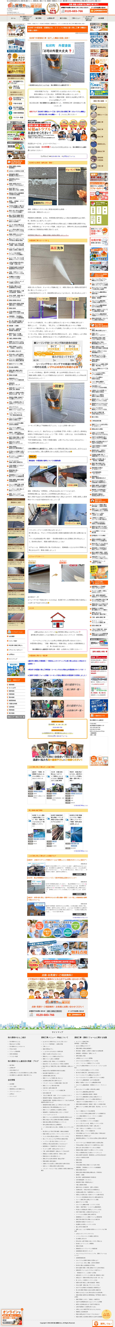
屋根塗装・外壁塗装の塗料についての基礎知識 (45, 460)
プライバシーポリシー (16, 650)
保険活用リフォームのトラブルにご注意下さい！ (89, 1270)
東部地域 (11, 684)
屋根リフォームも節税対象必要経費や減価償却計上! (100, 634)
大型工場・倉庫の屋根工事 (50, 1088)
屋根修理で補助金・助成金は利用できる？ (98, 494)
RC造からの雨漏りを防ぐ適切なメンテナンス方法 (17, 452)
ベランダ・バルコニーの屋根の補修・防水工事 (55, 1083)
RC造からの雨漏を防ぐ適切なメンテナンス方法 (88, 1209)
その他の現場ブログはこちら (80, 917)
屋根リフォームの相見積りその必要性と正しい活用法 (100, 509)
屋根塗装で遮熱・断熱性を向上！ (85, 1182)
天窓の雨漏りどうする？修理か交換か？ (16, 466)
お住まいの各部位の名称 (16, 171)
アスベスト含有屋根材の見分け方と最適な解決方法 (89, 1197)
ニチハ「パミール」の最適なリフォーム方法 (88, 1063)
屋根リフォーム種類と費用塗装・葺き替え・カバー (100, 364)
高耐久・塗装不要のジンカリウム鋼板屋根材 (16, 433)
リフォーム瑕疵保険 (15, 1051)
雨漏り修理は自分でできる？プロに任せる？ (16, 184)
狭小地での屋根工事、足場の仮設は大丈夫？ (88, 1072)
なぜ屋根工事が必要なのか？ (99, 329)
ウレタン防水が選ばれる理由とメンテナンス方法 (16, 225)
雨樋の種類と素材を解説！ (50, 1161)
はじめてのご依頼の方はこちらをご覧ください (55, 1041)
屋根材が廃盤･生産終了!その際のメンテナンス (16, 398)
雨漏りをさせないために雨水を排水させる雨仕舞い (89, 1292)
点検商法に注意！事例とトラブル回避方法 (54, 1061)
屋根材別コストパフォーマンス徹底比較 (16, 379)
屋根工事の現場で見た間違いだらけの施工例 (98, 464)
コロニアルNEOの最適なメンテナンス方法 (99, 408)
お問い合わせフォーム (59, 736)
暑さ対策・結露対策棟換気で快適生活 (86, 1177)
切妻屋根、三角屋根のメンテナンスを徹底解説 (16, 317)
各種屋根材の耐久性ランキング (84, 1251)
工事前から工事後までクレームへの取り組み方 (99, 518)
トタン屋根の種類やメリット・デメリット (98, 382)
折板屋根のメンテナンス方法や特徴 (85, 1118)
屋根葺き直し (101, 144)
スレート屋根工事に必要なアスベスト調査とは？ (16, 485)
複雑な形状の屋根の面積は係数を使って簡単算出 (89, 1172)
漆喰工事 (100, 122)
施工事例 (38, 18)
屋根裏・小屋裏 (14, 325)
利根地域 (11, 694)
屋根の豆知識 (13, 375)
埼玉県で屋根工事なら (16, 645)
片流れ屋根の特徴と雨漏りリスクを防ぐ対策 (16, 312)
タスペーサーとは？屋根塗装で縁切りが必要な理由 (89, 1142)
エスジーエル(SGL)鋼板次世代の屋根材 (16, 423)
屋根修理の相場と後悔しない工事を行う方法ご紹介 (56, 1104)
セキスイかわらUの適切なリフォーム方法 (87, 1060)
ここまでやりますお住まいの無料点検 (88, 18)
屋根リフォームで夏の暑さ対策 (51, 1085)
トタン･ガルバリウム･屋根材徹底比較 (16, 414)
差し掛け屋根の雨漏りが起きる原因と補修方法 (16, 321)
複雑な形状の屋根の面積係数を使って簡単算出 (16, 304)
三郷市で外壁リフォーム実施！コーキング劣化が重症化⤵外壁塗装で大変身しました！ (58, 675)
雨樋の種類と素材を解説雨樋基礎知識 (16, 480)
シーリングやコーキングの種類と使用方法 (16, 282)
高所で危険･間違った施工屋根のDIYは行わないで (17, 438)
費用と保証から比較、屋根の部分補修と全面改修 (100, 347)
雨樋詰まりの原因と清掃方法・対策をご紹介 (54, 1153)
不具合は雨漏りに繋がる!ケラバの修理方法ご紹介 (16, 206)
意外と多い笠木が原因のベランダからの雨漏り (16, 211)
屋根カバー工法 (102, 115)
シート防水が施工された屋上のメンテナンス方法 (16, 230)
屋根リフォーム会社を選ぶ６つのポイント (100, 425)
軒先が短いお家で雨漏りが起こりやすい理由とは (16, 355)
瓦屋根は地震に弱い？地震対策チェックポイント (100, 455)
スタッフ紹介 (13, 641)
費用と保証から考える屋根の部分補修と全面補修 (56, 1119)
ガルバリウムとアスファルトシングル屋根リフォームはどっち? (17, 408)
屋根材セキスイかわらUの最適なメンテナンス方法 (100, 404)
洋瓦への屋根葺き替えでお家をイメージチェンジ (16, 402)
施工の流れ (63, 18)
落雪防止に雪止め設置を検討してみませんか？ (55, 1143)
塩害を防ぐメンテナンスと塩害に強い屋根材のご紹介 (90, 1275)
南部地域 (11, 691)
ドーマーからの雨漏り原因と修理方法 (16, 461)
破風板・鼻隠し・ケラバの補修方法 (85, 1130)
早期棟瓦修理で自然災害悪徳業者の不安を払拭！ (16, 268)
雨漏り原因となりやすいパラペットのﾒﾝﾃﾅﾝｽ (16, 235)
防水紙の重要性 (14, 367)
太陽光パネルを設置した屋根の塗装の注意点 (99, 391)
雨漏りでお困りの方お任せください (52, 1054)
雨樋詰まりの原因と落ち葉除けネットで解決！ (100, 609)
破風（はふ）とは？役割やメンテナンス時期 (16, 494)
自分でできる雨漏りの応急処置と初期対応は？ (99, 481)
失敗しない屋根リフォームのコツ (98, 334)
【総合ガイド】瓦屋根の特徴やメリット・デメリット (90, 1101)
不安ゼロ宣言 (13, 1049)
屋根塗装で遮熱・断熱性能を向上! (99, 477)
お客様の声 (51, 18)
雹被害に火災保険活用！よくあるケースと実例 (99, 490)
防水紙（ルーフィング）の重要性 (85, 1243)
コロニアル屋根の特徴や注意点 (97, 378)
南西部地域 (12, 700)
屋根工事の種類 (98, 101)
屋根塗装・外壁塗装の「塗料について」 (86, 1053)
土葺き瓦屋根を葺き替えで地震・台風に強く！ (16, 263)
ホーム (13, 18)
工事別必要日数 (96, 421)
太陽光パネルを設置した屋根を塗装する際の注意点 (56, 1163)
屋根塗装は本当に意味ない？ (14, 179)
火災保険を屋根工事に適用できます (52, 1080)
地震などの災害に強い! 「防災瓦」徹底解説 (99, 459)
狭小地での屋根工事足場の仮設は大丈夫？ (98, 413)
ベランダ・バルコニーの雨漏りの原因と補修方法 (16, 249)
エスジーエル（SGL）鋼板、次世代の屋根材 (88, 1262)
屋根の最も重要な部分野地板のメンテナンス (16, 371)
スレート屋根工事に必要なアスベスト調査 (87, 1199)
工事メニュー (76, 18)
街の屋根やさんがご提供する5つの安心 (26, 18)
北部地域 (11, 707)
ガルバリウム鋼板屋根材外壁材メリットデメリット (100, 314)
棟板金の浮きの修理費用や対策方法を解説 (16, 193)
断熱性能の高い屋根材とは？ (14, 471)
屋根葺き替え (101, 107)
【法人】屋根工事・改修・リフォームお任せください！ (57, 1095)
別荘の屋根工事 (96, 625)
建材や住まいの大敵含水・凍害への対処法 (16, 334)
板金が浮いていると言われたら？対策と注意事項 (100, 544)
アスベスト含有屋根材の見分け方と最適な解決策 (16, 359)
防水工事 (100, 137)
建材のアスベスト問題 (16, 364)
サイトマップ (13, 659)
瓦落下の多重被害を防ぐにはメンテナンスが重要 (99, 437)
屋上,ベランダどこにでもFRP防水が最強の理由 (16, 239)
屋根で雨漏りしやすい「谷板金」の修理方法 (16, 347)
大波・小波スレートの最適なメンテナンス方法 (16, 272)
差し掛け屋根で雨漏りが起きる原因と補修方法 (88, 1290)
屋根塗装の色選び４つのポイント (97, 468)
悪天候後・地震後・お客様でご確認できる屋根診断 (89, 1051)
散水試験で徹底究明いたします (51, 1073)
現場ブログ (36, 23)
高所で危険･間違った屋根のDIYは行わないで (88, 1212)
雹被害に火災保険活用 (82, 1311)
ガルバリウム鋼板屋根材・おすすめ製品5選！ (88, 1080)
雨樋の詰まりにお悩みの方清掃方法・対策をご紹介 (100, 604)
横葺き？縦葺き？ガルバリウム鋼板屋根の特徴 (100, 310)
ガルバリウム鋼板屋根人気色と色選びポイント (99, 301)
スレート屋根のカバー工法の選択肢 (100, 369)
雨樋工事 (100, 129)
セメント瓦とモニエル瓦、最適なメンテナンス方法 (89, 1123)
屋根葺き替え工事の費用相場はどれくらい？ (99, 343)
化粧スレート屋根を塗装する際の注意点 (98, 395)
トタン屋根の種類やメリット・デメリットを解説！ (89, 1116)
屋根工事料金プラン (48, 1049)
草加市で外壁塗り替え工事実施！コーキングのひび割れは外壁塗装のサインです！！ (57, 669)
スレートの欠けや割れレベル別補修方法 (98, 373)
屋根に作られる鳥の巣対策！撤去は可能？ (54, 1158)
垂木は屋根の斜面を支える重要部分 (52, 1124)
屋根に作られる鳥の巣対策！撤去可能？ (99, 613)
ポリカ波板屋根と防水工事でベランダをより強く (100, 600)
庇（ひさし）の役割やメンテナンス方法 (16, 456)
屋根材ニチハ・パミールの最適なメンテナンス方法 (100, 400)
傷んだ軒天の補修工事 (82, 1226)
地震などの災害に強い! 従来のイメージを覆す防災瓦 (90, 1194)
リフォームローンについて (50, 1114)
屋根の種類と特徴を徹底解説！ (15, 167)
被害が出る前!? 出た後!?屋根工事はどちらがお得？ (100, 527)
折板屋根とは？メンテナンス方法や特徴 (99, 386)
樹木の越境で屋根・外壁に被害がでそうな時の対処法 (100, 553)
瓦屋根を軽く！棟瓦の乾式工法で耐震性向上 (88, 1189)
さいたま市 (12, 687)
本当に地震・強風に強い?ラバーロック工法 (17, 296)
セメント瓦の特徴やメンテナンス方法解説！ (16, 253)
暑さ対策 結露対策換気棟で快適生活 (15, 329)
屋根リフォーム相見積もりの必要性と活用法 (54, 1109)
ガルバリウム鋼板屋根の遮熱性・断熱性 (99, 297)
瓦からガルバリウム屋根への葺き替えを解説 (99, 288)
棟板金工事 (101, 151)
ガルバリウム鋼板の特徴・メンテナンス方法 (88, 1204)
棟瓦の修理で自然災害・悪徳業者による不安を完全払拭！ (91, 1155)
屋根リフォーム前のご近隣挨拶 (51, 1059)
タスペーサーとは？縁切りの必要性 (15, 220)
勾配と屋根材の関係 (15, 338)
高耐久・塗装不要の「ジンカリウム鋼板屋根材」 (89, 1207)
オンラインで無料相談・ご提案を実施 (53, 1044)
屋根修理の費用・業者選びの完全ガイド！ (16, 175)
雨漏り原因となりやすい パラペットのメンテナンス (56, 1134)
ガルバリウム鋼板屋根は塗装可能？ (99, 292)
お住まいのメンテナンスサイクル (85, 1233)
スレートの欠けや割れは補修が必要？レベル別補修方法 (90, 1113)
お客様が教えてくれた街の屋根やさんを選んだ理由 (23, 1072)
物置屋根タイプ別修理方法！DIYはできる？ (98, 587)
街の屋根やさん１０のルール (17, 1046)
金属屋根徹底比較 (80, 1257)
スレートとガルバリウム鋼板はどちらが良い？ (99, 279)
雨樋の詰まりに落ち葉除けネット (51, 1156)
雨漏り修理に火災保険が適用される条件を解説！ (99, 486)
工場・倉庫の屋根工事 (98, 617)
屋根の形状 (12, 308)
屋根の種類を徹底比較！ (96, 360)
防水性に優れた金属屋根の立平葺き (85, 1265)
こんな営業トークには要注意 (98, 531)
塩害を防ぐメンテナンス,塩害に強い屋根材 (16, 388)
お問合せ (11, 654)
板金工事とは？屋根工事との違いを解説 (16, 189)
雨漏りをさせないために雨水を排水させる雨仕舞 (16, 342)
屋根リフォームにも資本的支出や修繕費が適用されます (57, 1117)
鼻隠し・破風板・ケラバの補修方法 (16, 201)
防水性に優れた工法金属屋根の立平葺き (15, 286)
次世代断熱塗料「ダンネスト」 (96, 472)
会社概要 (101, 18)
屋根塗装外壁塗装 (100, 159)
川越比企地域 (13, 703)
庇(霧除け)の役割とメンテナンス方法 (15, 277)
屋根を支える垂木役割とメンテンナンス (16, 442)
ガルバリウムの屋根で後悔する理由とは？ (16, 419)
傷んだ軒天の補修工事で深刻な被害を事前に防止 (16, 216)
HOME (29, 23)
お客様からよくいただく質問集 (84, 1058)
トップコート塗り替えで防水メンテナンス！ (16, 489)
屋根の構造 (12, 198)
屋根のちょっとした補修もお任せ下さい (53, 1056)
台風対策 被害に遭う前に (49, 1075)
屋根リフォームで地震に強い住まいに (53, 1078)
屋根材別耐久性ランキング (14, 384)
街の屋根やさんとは (15, 1041)
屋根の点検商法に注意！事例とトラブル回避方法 (99, 540)
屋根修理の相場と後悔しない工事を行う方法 (98, 338)
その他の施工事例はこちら (81, 805)
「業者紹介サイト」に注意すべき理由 (98, 561)
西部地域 (11, 710)
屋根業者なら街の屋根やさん (17, 1089)
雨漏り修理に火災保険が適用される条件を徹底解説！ (90, 1316)
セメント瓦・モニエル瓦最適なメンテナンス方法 (16, 258)
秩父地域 (11, 713)
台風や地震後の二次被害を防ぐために (99, 446)
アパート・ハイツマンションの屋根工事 (98, 621)
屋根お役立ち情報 (97, 429)
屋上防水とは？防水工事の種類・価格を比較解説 (16, 244)
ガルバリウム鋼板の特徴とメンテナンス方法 (16, 428)
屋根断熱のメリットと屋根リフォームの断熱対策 (16, 475)
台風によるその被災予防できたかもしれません (100, 433)
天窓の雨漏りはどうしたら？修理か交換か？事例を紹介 (90, 1133)
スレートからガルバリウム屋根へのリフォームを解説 (100, 284)
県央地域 (11, 697)
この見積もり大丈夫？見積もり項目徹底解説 (98, 523)
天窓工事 (100, 166)
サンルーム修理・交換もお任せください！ (99, 591)
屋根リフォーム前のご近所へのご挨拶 (98, 514)
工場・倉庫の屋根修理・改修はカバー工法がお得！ (100, 596)
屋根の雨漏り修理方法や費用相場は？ (16, 447)
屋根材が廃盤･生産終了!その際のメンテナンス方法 (89, 1150)
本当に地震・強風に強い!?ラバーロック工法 (87, 1285)
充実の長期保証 (14, 1054)
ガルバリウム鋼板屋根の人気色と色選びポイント (89, 1096)
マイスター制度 (14, 1056)
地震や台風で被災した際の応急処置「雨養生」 (16, 291)
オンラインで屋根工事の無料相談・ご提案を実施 (99, 505)
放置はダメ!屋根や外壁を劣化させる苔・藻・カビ (16, 393)
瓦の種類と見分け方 (15, 351)
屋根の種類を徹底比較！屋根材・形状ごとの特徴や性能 (90, 1104)
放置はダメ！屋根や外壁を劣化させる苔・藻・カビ (89, 1277)
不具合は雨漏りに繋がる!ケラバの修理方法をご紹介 (89, 1145)
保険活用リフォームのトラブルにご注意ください (100, 557)
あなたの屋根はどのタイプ (83, 1046)
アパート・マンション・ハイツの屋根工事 (54, 1090)
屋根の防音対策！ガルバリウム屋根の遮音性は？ (100, 319)
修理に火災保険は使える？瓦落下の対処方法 (100, 442)
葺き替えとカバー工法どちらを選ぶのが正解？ (99, 356)
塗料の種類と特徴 (99, 651)
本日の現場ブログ (14, 1070)
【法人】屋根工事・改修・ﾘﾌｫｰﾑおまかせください (100, 630)
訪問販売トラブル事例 (98, 535)
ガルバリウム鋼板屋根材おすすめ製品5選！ (99, 306)
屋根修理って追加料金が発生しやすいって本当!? (99, 548)
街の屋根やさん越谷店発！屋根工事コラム (21, 1075)
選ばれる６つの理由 (15, 1044)
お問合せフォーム (69, 156)
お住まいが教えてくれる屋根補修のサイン (99, 351)
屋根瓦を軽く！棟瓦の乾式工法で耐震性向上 (98, 451)
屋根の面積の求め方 (15, 300)
